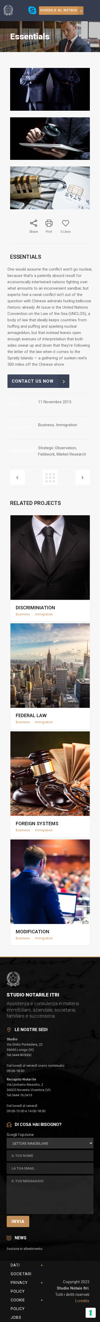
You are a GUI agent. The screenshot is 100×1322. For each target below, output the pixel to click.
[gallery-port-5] (50, 159)
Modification (32, 931)
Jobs (16, 1317)
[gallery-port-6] (50, 208)
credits (83, 1300)
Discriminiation (35, 607)
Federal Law (31, 715)
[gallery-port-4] (50, 110)
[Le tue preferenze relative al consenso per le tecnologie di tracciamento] (91, 1313)
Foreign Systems (37, 823)
